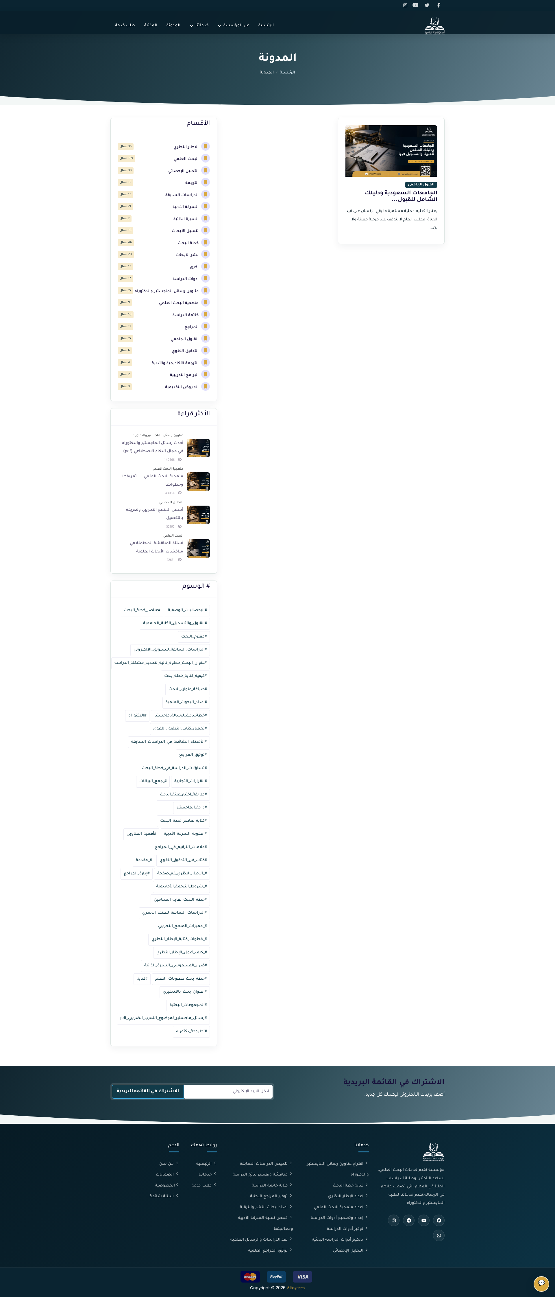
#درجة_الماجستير (191, 808)
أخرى (195, 267)
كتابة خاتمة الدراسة (270, 1186)
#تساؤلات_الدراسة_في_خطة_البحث (174, 768)
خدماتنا (201, 25)
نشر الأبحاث (188, 255)
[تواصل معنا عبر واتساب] (439, 1235)
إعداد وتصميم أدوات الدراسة (338, 1218)
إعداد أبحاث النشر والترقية (264, 1207)
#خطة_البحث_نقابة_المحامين (180, 900)
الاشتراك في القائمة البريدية (148, 1091)
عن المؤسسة (236, 25)
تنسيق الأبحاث (186, 231)
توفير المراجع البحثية (269, 1196)
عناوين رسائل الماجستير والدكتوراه (167, 291)
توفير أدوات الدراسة (346, 1229)
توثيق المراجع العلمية (268, 1251)
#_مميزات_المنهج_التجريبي (182, 926)
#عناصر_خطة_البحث (142, 610)
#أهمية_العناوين (141, 834)
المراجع (192, 327)
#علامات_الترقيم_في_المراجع (181, 847)
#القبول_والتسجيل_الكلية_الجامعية (175, 623)
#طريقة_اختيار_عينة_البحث (183, 795)
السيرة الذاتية (186, 219)
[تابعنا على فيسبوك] (439, 5)
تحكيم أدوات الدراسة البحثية (338, 1240)
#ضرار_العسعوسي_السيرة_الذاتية (175, 965)
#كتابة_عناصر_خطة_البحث (183, 821)
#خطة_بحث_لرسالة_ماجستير (180, 716)
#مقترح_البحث (194, 637)
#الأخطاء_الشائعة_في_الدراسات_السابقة (169, 742)
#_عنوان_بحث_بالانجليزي (185, 992)
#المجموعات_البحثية (188, 1005)
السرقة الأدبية (186, 207)
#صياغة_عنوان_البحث (188, 689)
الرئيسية (266, 25)
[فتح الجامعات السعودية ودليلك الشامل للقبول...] (391, 151)
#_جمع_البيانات (152, 781)
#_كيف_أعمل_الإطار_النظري (181, 952)
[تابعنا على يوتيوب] (417, 5)
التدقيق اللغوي (186, 351)
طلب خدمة (125, 25)
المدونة (173, 25)
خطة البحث (189, 243)
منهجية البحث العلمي (179, 303)
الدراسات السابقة (182, 195)
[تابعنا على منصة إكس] (428, 5)
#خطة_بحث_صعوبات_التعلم (181, 979)
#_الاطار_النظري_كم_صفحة (182, 874)
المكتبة (150, 25)
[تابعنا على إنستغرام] (406, 5)
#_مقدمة (144, 860)
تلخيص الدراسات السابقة (264, 1164)
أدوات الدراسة (186, 279)
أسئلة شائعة (162, 1196)
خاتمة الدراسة (186, 315)
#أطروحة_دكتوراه (191, 1031)
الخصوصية (165, 1186)
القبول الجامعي (185, 339)
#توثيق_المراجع (193, 755)
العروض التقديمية (182, 387)
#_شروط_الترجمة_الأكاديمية (181, 887)
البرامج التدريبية (185, 375)
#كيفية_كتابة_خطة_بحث (185, 676)
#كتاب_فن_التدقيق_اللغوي (183, 860)
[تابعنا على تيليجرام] (409, 1220)
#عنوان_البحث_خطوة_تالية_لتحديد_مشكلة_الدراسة (160, 663)
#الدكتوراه (137, 716)
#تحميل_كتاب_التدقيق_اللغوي (180, 729)
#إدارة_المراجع (136, 874)
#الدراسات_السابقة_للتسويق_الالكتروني (170, 650)
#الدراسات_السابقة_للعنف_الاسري (174, 913)
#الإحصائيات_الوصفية (187, 610)
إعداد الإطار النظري (346, 1196)
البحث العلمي (187, 159)
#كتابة (142, 979)
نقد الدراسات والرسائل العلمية (259, 1240)
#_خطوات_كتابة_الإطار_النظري (179, 939)
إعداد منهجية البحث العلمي (339, 1207)
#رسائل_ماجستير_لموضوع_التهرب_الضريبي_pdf (163, 1018)
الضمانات (165, 1175)
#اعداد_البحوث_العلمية (186, 702)
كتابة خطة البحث (349, 1186)
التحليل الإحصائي (184, 171)
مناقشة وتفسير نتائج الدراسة (261, 1175)
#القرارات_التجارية (190, 781)
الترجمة (192, 183)
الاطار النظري (186, 147)
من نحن (167, 1164)
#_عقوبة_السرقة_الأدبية (185, 834)
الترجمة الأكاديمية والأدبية (176, 363)
